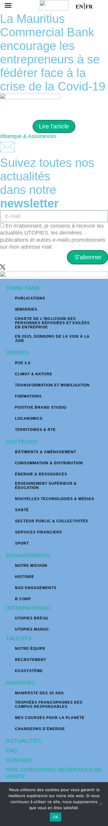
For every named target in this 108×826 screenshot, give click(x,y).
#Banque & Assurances (28, 136)
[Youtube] (23, 267)
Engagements (28, 555)
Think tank (23, 288)
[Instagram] (9, 267)
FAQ (11, 751)
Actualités (23, 741)
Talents (19, 638)
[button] (8, 6)
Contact (19, 760)
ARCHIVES (20, 683)
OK (55, 817)
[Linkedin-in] (16, 267)
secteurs (21, 442)
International (28, 608)
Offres (17, 353)
